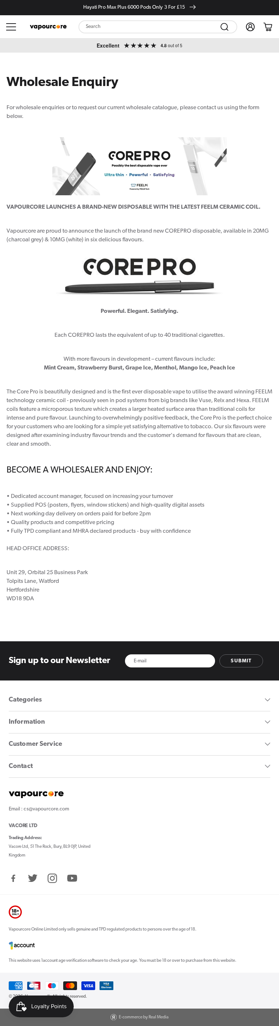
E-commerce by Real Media (144, 1017)
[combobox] (157, 26)
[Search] (225, 27)
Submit (241, 661)
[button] (11, 27)
